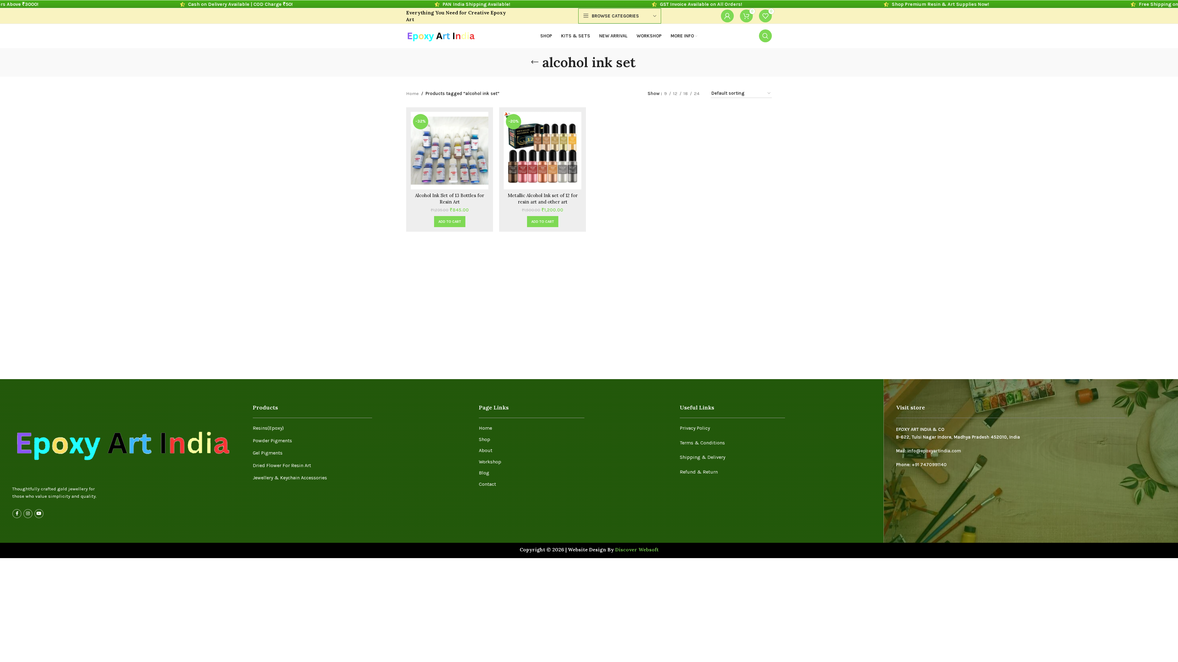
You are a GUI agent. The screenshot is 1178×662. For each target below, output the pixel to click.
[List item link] (361, 428)
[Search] (765, 36)
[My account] (727, 16)
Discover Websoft (637, 549)
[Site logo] (440, 35)
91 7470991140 (931, 464)
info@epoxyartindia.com (934, 451)
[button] (449, 221)
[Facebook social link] (16, 513)
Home (412, 93)
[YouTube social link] (39, 513)
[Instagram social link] (28, 513)
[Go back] (534, 62)
